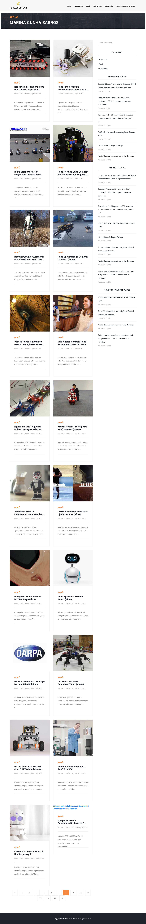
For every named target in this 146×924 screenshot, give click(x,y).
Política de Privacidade (125, 6)
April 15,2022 (36, 179)
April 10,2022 (36, 264)
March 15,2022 (36, 603)
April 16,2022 (79, 94)
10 (81, 893)
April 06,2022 (36, 348)
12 (40, 898)
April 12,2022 (79, 179)
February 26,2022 (81, 827)
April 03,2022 (79, 348)
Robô (88, 6)
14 (55, 898)
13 (48, 898)
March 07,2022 (80, 688)
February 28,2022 (37, 858)
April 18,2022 (36, 94)
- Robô (100, 64)
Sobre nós (109, 6)
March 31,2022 (36, 433)
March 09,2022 (36, 688)
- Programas (102, 60)
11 (88, 893)
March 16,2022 (80, 518)
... (36, 893)
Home (69, 6)
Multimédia (97, 6)
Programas (78, 6)
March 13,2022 (80, 603)
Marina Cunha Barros (22, 94)
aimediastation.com (72, 919)
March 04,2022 (36, 773)
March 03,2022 (80, 773)
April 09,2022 (79, 264)
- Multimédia (103, 68)
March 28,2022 (80, 433)
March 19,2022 (36, 518)
